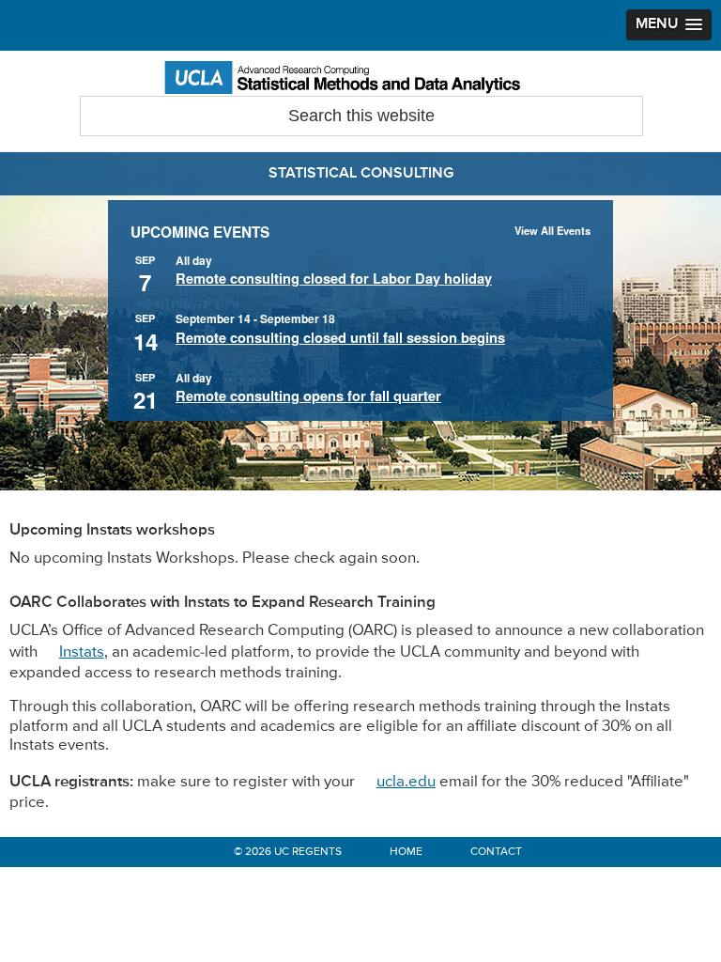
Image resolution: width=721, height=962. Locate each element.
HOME (406, 852)
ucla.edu (406, 782)
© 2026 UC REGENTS (288, 852)
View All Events (552, 230)
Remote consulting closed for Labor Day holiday (334, 279)
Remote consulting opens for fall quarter (308, 396)
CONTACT (496, 852)
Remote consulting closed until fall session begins (340, 338)
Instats (81, 652)
